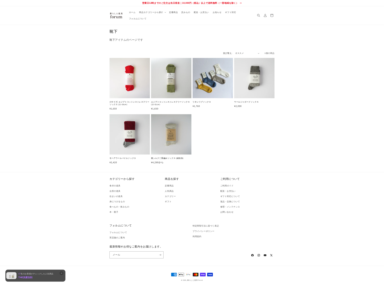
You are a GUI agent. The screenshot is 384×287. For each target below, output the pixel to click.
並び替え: (227, 53)
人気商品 (169, 191)
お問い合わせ (227, 212)
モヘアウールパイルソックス (123, 158)
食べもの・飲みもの (119, 206)
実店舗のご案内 (117, 237)
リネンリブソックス (202, 102)
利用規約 (197, 236)
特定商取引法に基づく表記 (206, 225)
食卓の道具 (115, 185)
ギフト (168, 201)
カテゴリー (170, 196)
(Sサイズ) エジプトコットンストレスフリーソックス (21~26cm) (129, 103)
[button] (152, 12)
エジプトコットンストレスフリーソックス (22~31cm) (170, 103)
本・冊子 (114, 212)
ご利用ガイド (227, 185)
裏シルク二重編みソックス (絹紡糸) (167, 158)
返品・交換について (230, 201)
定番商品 (169, 185)
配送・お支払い (228, 191)
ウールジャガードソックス (246, 102)
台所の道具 (115, 191)
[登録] (160, 254)
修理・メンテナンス (230, 206)
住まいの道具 (116, 196)
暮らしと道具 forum (195, 280)
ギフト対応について (230, 196)
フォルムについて (118, 232)
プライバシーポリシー (203, 231)
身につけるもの (117, 201)
